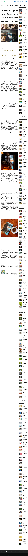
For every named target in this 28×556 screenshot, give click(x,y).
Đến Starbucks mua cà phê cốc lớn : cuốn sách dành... (25, 419)
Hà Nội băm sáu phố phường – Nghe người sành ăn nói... (25, 230)
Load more (23, 116)
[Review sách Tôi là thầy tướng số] (20, 196)
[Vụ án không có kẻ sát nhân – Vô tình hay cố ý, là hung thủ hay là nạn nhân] (20, 92)
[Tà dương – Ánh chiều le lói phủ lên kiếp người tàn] (20, 47)
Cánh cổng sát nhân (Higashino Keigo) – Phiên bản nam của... (25, 339)
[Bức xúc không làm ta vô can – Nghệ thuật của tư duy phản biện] (20, 460)
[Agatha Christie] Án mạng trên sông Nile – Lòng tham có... (25, 315)
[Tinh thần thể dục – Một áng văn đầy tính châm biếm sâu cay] (20, 276)
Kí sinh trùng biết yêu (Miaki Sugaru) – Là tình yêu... (25, 40)
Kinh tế (18, 1)
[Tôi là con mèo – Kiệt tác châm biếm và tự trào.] (20, 17)
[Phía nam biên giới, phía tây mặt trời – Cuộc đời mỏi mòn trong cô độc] (20, 113)
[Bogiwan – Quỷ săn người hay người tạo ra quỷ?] (20, 79)
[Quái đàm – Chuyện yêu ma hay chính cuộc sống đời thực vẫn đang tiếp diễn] (20, 50)
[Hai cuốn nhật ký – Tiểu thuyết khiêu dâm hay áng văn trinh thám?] (20, 186)
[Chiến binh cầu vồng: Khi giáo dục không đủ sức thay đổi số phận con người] (20, 163)
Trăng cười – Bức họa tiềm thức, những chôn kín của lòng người (14, 267)
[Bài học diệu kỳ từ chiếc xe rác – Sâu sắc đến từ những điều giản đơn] (20, 519)
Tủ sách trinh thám (22, 312)
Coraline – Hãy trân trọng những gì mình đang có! (25, 13)
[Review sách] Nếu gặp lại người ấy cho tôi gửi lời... (25, 95)
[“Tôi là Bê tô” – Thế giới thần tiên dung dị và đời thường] (20, 270)
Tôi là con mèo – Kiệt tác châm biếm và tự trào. (7, 54)
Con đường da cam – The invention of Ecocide (25, 537)
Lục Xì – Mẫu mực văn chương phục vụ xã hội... (25, 306)
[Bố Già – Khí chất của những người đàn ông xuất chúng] (20, 199)
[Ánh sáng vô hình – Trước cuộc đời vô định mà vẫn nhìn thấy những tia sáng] (20, 167)
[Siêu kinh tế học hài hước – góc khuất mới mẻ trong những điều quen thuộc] (20, 436)
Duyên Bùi (2, 6)
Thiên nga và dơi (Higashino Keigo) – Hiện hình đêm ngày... (25, 89)
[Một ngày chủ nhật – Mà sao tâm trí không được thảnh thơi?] (20, 237)
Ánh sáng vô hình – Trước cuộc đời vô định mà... (25, 166)
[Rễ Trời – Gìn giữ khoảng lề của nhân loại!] (20, 193)
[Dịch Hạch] (20, 122)
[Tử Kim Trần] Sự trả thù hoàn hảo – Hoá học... (25, 352)
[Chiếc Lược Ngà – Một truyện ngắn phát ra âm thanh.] (20, 221)
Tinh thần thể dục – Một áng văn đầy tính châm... (25, 276)
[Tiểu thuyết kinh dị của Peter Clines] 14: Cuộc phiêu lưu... (25, 152)
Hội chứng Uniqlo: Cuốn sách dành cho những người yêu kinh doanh (5, 267)
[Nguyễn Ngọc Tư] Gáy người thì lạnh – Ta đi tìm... (25, 224)
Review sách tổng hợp (22, 457)
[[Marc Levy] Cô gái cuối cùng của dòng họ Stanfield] (20, 142)
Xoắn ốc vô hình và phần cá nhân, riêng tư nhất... (25, 326)
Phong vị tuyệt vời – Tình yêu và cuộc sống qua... (25, 36)
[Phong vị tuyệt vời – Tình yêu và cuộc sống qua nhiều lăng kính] (20, 36)
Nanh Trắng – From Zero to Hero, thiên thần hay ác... (25, 125)
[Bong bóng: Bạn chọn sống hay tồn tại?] (20, 180)
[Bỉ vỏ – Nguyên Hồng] (20, 280)
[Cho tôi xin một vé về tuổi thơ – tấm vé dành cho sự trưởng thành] (20, 247)
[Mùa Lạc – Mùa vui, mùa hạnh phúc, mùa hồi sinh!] (20, 293)
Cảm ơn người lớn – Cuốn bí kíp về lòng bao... (25, 263)
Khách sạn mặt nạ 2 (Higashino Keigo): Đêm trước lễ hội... (25, 397)
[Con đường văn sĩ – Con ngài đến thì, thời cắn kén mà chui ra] (20, 512)
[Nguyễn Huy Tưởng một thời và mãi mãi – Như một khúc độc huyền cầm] (20, 477)
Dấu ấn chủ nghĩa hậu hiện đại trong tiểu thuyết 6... (25, 296)
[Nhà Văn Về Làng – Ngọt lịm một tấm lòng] (20, 257)
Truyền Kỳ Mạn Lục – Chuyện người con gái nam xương (25, 289)
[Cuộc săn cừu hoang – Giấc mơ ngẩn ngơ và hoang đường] (20, 139)
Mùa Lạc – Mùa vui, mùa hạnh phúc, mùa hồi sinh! (25, 293)
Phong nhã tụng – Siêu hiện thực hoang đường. (25, 173)
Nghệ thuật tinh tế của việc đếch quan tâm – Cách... (25, 495)
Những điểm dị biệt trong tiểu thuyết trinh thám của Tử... (25, 329)
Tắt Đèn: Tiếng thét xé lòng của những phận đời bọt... (25, 286)
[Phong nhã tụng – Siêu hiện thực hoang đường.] (20, 173)
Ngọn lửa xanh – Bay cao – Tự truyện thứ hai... (25, 523)
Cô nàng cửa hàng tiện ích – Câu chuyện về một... (25, 30)
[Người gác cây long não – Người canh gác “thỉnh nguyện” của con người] (20, 366)
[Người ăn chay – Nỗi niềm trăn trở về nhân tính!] (20, 135)
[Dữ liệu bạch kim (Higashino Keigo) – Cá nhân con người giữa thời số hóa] (20, 363)
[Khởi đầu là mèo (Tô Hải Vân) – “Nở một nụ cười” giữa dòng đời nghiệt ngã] (20, 283)
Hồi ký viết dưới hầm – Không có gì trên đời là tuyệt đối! (8, 50)
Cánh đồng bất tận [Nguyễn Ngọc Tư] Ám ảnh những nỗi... (25, 303)
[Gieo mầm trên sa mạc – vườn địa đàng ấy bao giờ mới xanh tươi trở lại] (20, 516)
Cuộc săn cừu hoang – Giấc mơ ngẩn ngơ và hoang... (25, 139)
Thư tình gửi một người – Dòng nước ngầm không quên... (25, 214)
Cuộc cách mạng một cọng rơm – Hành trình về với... (25, 509)
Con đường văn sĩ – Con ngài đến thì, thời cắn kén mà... (25, 512)
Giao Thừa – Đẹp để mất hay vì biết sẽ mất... (25, 243)
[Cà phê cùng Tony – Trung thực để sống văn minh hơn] (20, 440)
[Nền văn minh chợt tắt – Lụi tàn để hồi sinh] (20, 260)
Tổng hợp (23, 1)
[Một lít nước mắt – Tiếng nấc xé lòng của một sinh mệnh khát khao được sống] (20, 102)
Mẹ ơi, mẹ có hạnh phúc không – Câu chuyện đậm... (25, 53)
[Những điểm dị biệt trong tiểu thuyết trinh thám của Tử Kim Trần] (20, 330)
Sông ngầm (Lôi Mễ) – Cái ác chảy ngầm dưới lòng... (25, 346)
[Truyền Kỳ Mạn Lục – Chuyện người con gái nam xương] (20, 289)
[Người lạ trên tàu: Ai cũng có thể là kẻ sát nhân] (20, 20)
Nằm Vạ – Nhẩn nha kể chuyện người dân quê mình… (25, 57)
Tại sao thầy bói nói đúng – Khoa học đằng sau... (25, 498)
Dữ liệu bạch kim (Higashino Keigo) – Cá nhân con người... (25, 363)
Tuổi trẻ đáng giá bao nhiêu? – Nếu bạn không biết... (25, 470)
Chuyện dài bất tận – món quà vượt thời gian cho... (25, 26)
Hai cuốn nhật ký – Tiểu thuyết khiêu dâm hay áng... (25, 186)
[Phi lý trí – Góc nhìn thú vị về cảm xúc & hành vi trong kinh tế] (20, 416)
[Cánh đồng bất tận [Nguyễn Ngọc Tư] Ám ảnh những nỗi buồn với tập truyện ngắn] (20, 304)
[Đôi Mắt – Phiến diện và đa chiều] (20, 240)
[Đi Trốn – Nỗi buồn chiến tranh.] (20, 234)
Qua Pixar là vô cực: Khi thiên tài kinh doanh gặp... (25, 409)
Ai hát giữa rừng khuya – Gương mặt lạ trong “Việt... (25, 250)
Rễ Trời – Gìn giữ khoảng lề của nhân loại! (25, 193)
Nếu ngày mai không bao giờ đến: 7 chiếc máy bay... (25, 544)
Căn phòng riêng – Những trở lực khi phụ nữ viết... (25, 463)
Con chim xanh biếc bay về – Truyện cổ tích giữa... (25, 253)
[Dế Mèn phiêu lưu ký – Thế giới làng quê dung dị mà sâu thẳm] (20, 266)
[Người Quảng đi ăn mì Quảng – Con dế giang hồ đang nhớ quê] (20, 540)
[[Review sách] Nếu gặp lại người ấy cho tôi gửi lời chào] (20, 95)
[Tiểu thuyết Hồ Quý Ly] (20, 33)
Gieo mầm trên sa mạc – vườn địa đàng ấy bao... (25, 516)
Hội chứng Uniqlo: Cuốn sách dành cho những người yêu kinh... (25, 443)
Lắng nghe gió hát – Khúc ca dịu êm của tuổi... (25, 149)
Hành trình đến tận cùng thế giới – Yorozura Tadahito (25, 491)
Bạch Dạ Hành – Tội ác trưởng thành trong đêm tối (25, 387)
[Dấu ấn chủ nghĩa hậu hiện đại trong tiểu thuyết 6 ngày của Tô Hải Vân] (20, 296)
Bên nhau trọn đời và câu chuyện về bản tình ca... (25, 146)
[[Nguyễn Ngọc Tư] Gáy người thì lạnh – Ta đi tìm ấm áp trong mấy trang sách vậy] (20, 224)
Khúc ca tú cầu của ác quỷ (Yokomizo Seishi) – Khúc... (25, 373)
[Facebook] (6, 276)
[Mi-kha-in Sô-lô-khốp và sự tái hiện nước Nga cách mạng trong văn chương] (20, 467)
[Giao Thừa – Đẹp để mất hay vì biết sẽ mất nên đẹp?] (20, 243)
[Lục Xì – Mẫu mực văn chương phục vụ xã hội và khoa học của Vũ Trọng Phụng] (20, 307)
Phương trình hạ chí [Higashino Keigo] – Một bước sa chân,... (25, 383)
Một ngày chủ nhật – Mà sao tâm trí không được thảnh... (25, 237)
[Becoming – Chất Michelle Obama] (20, 426)
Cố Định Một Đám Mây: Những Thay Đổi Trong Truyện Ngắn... (25, 43)
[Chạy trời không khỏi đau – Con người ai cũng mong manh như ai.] (20, 526)
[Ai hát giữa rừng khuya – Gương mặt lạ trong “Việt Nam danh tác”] (20, 250)
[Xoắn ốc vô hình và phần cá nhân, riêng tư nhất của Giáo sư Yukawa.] (20, 326)
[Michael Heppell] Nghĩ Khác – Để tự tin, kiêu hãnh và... (25, 485)
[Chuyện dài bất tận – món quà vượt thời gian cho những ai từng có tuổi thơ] (20, 26)
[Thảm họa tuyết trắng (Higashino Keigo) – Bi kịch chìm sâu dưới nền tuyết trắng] (20, 370)
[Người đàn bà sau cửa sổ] (20, 170)
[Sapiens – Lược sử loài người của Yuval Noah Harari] (20, 189)
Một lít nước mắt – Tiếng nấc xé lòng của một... (25, 102)
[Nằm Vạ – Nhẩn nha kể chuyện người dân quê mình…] (20, 57)
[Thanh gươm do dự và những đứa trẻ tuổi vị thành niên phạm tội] (20, 128)
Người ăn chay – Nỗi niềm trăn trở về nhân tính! (25, 135)
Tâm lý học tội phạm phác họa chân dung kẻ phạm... (25, 474)
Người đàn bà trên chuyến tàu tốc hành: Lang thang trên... (25, 300)
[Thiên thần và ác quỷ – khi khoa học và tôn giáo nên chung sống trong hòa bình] (20, 349)
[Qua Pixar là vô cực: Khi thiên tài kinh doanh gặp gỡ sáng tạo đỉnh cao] (20, 409)
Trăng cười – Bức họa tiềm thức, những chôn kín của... (25, 75)
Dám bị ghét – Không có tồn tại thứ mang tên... (25, 72)
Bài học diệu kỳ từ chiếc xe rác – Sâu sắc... (24, 519)
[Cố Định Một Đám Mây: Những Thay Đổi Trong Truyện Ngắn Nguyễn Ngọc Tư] (20, 43)
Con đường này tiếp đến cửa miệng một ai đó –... (25, 23)
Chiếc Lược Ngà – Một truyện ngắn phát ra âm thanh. (25, 221)
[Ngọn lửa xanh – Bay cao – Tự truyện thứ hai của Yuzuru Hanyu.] (20, 523)
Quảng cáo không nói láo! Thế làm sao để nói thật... (25, 453)
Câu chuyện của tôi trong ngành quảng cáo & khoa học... (25, 406)
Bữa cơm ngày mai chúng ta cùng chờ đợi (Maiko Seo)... (25, 159)
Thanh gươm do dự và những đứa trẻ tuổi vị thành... (25, 128)
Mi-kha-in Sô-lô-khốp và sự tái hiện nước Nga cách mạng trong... (25, 467)
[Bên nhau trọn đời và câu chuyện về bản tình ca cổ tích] (20, 146)
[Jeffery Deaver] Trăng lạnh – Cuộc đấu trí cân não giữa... (25, 377)
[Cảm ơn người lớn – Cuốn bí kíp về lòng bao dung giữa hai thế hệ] (20, 263)
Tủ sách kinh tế (21, 403)
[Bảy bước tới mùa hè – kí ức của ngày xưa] (20, 211)
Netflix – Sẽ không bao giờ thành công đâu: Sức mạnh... (25, 450)
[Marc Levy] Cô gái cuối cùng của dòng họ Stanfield (25, 142)
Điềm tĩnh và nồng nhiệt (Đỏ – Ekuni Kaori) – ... (25, 156)
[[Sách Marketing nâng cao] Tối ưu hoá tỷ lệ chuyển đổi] (20, 413)
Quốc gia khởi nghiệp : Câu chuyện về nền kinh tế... (25, 423)
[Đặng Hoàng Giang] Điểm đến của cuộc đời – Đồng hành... (25, 533)
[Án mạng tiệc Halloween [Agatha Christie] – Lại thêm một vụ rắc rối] (20, 393)
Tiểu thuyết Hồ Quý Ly (25, 32)
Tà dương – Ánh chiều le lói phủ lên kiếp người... (25, 46)
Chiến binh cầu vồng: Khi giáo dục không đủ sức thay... (25, 163)
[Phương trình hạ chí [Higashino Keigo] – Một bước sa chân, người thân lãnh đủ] (20, 383)
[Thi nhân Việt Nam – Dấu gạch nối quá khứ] (20, 488)
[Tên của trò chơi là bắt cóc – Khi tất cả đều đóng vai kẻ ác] (20, 380)
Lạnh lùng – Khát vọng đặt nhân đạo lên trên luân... (25, 273)
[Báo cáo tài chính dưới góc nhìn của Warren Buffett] (20, 433)
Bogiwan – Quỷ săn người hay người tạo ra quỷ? (25, 79)
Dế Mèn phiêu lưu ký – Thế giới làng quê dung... (25, 266)
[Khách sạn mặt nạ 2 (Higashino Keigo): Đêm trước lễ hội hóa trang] (20, 397)
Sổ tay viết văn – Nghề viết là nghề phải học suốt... (25, 481)
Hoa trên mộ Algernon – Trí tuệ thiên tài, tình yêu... (25, 176)
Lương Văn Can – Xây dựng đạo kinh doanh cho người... (25, 429)
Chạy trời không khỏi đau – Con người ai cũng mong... (25, 526)
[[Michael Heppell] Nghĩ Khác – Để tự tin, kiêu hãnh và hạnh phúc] (20, 485)
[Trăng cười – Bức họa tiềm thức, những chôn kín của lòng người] (20, 75)
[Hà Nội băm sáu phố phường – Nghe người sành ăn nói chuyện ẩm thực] (20, 231)
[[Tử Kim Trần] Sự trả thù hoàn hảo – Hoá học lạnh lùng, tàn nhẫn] (20, 352)
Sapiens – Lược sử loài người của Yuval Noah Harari (25, 189)
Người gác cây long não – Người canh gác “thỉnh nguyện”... (25, 366)
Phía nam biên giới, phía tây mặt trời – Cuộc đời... (25, 113)
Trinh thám (15, 1)
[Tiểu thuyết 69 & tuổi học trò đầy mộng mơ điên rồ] (20, 82)
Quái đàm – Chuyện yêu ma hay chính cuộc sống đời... (25, 50)
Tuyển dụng (26, 1)
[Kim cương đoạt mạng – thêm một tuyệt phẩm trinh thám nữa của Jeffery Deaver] (20, 323)
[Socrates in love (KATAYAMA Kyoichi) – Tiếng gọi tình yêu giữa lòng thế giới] (20, 106)
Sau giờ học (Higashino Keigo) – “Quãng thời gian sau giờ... (25, 359)
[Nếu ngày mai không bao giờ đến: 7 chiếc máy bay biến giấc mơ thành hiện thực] (20, 544)
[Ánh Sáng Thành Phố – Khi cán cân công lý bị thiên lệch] (20, 343)
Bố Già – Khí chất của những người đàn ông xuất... (25, 199)
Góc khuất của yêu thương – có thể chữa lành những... (25, 505)
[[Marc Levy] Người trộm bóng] (20, 203)
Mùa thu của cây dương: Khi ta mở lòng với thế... (25, 99)
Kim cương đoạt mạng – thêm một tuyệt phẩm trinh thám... (25, 323)
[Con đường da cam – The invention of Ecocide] (20, 537)
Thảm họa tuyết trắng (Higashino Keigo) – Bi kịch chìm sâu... (25, 370)
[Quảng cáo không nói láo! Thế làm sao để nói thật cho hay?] (20, 454)
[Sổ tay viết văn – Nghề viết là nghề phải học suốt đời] (20, 481)
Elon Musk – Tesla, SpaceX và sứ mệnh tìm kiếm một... (25, 446)
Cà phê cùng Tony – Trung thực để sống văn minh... (25, 439)
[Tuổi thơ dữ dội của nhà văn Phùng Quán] (20, 228)
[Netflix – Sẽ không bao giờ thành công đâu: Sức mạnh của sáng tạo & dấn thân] (20, 450)
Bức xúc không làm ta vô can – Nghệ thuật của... (25, 460)
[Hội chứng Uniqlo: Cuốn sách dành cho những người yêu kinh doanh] (20, 443)
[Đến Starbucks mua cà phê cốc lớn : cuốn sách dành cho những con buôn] (20, 419)
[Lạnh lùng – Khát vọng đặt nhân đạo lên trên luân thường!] (20, 273)
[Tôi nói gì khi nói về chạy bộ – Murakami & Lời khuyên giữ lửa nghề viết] (20, 69)
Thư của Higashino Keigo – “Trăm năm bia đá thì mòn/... (25, 110)
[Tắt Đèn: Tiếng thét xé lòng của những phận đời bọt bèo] (20, 286)
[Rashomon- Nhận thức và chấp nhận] (20, 86)
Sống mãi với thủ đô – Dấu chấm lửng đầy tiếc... (25, 217)
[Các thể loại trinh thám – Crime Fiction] (20, 390)
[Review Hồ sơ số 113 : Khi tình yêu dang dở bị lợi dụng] (20, 333)
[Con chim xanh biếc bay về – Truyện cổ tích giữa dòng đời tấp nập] (20, 253)
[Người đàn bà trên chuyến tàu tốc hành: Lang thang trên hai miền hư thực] (20, 300)
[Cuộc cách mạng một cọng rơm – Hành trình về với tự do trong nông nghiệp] (20, 509)
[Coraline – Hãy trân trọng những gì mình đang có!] (20, 13)
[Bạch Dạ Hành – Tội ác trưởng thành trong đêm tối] (20, 387)
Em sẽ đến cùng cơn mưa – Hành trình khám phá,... (25, 65)
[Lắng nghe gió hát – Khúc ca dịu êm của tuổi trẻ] (20, 149)
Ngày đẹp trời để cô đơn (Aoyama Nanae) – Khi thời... (25, 530)
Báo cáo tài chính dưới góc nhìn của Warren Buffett (25, 433)
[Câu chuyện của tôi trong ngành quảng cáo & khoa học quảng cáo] (20, 406)
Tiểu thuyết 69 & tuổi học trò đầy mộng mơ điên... (25, 82)
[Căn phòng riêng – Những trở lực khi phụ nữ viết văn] (20, 463)
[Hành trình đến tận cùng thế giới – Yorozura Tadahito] (20, 491)
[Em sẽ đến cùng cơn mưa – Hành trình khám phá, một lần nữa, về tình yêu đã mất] (20, 65)
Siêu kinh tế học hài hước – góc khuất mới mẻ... (25, 436)
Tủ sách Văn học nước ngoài (23, 119)
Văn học (20, 1)
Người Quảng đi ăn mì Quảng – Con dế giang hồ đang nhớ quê (25, 540)
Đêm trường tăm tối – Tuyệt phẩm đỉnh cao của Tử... (25, 336)
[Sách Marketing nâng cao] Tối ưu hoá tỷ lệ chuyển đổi (25, 413)
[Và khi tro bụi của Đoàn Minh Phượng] (20, 10)
